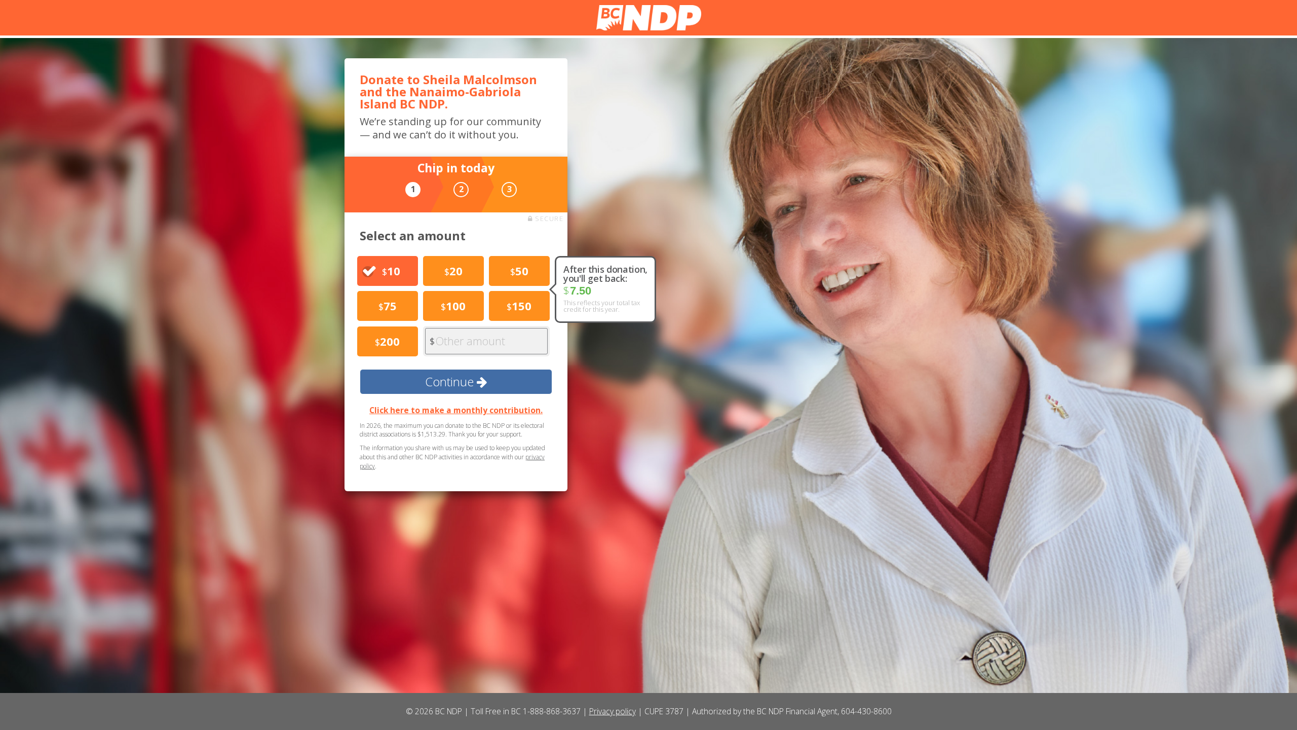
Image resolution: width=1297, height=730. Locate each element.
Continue (451, 381)
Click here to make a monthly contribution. (456, 410)
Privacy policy (612, 711)
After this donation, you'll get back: (605, 274)
